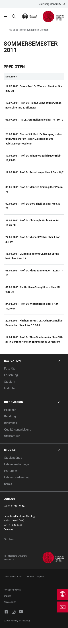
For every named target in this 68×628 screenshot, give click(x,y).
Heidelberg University (49, 4)
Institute (9, 388)
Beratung (10, 416)
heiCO (8, 484)
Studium (9, 381)
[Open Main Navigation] (8, 16)
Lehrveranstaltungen (17, 464)
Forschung (11, 375)
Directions (9, 539)
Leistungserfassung (17, 477)
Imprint (7, 596)
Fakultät (9, 368)
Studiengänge (13, 457)
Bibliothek (10, 423)
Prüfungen (11, 471)
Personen (10, 410)
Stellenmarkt (12, 436)
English (40, 576)
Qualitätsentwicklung (17, 429)
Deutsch (30, 576)
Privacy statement (12, 590)
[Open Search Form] (16, 16)
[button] (32, 361)
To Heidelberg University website (15, 558)
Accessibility (10, 602)
